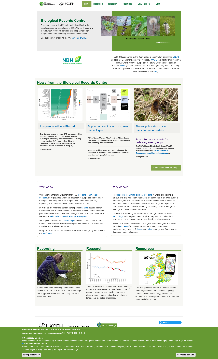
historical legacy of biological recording (134, 194)
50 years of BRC (79, 37)
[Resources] (158, 268)
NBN (155, 71)
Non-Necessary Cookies (35, 343)
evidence (124, 226)
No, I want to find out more (73, 332)
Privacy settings (109, 325)
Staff (158, 3)
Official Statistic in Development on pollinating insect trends (152, 151)
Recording (98, 3)
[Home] (59, 4)
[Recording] (59, 268)
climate (139, 229)
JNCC (176, 56)
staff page (47, 233)
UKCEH (154, 59)
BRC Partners (144, 3)
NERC (123, 65)
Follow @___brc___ (165, 324)
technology (69, 220)
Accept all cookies (185, 355)
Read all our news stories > (165, 167)
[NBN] (72, 59)
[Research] (109, 267)
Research (112, 3)
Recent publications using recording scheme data (151, 128)
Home (87, 3)
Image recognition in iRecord (57, 126)
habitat (150, 229)
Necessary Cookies (33, 337)
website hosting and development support (68, 216)
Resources (127, 3)
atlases (84, 207)
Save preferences (31, 355)
